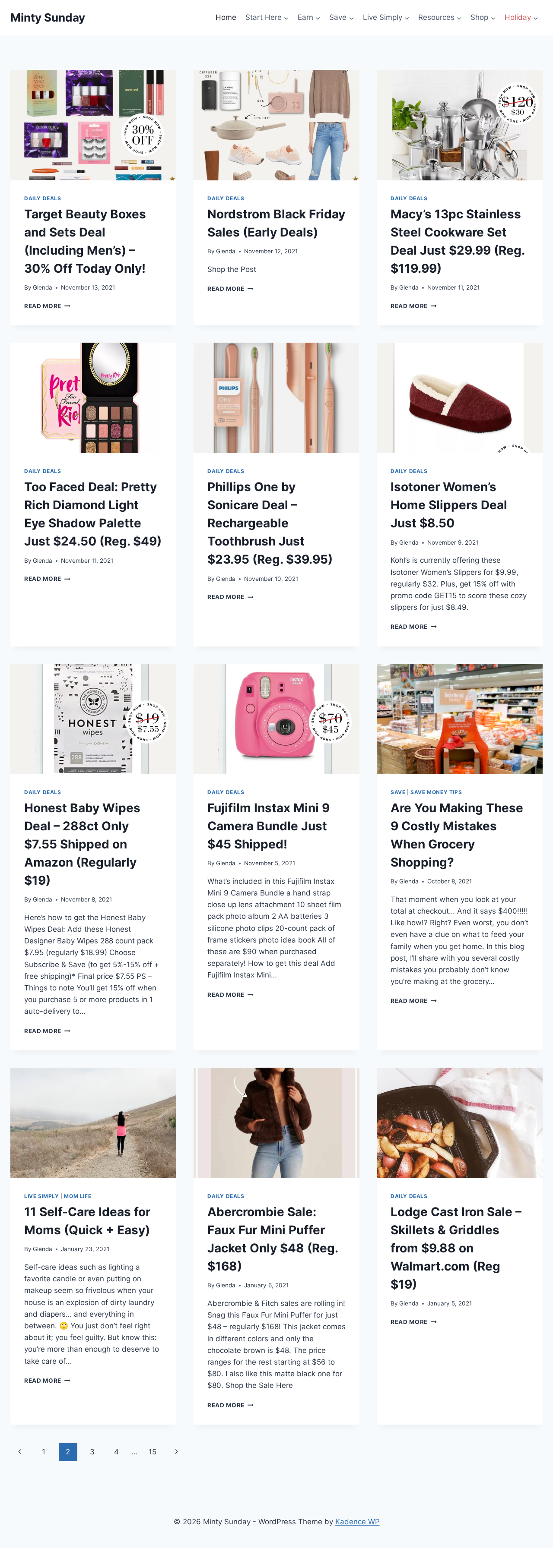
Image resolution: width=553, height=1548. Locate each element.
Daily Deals (42, 198)
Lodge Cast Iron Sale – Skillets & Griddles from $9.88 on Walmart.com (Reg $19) (456, 1248)
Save (398, 792)
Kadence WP (357, 1521)
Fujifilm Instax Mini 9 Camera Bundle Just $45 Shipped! (268, 826)
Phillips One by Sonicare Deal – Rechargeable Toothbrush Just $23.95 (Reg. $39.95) (270, 523)
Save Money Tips (436, 792)
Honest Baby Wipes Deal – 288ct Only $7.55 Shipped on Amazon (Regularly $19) (82, 844)
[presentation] (93, 125)
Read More (47, 306)
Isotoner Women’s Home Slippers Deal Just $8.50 (449, 504)
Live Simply (41, 1196)
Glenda (42, 287)
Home (226, 17)
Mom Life (77, 1196)
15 (152, 1451)
